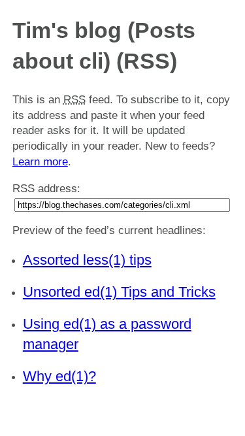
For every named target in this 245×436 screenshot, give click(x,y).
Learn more (40, 162)
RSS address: (46, 188)
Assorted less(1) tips (87, 260)
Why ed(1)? (59, 376)
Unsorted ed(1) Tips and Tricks (119, 292)
